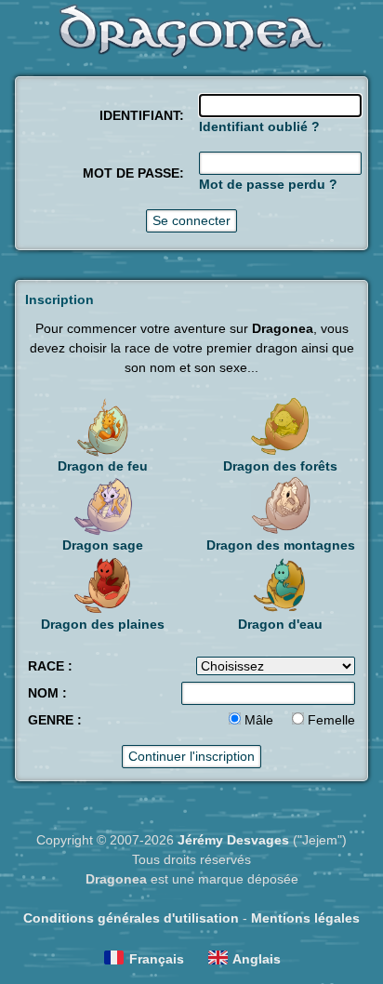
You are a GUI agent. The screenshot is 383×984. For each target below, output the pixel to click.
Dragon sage (102, 545)
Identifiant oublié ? (259, 126)
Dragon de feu (103, 466)
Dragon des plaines (103, 624)
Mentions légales (305, 918)
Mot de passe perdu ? (268, 184)
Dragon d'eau (280, 624)
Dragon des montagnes (280, 545)
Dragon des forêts (280, 466)
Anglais (256, 958)
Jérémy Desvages (233, 839)
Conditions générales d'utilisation (131, 918)
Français (156, 958)
